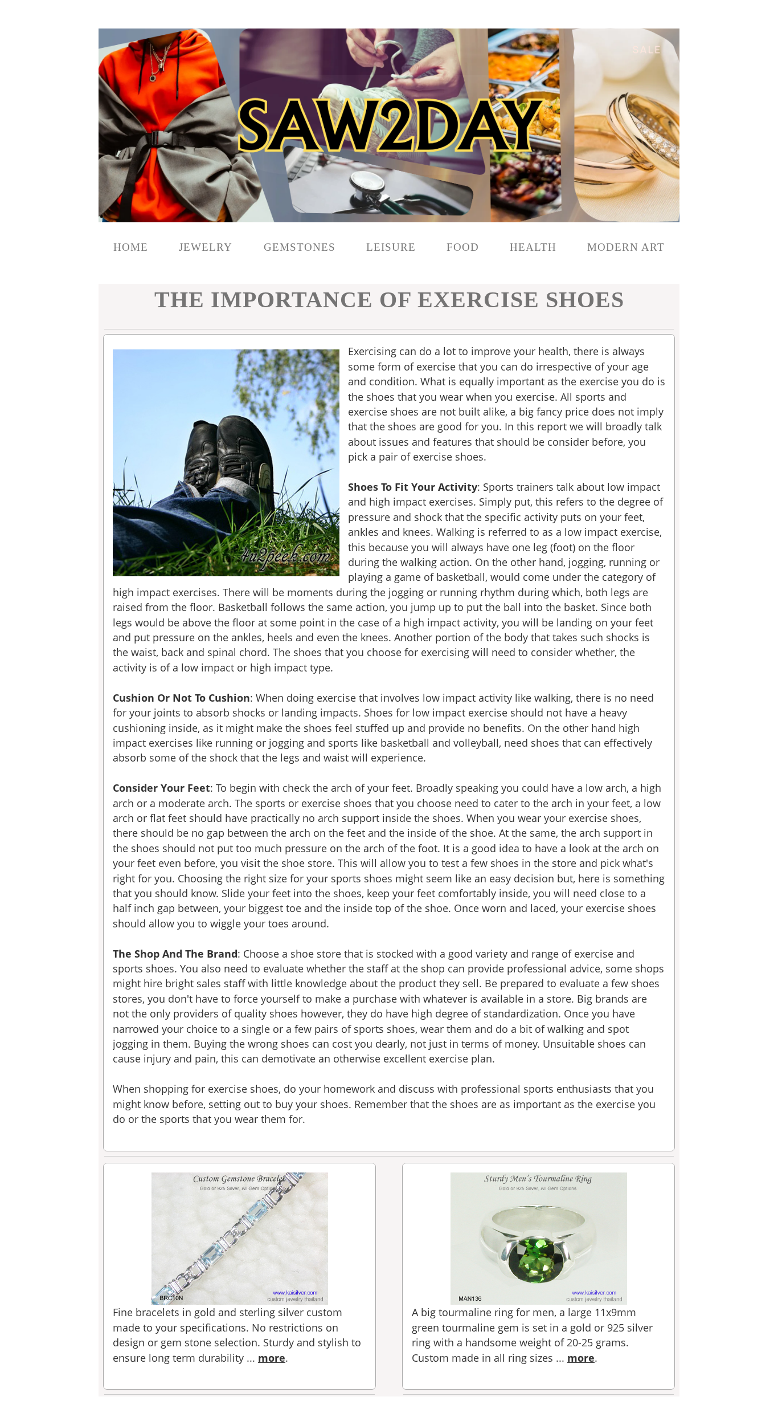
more (271, 1358)
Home (130, 247)
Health (533, 247)
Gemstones (299, 247)
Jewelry (207, 247)
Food (463, 247)
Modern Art (626, 247)
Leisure (391, 247)
